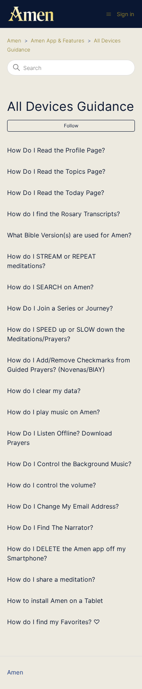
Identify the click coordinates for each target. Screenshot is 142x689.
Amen (14, 40)
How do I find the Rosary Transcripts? (63, 214)
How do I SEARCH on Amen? (50, 287)
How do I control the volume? (51, 485)
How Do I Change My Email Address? (63, 506)
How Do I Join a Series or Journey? (60, 308)
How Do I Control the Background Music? (69, 464)
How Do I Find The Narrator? (50, 527)
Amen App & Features (57, 40)
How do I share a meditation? (51, 579)
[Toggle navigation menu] (108, 14)
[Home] (31, 14)
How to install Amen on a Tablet (55, 600)
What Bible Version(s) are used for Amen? (69, 235)
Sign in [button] (125, 14)
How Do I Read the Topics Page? (56, 171)
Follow (71, 126)
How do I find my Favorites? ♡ (53, 622)
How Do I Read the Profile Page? (56, 150)
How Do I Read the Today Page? (55, 193)
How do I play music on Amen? (53, 412)
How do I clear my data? (43, 391)
